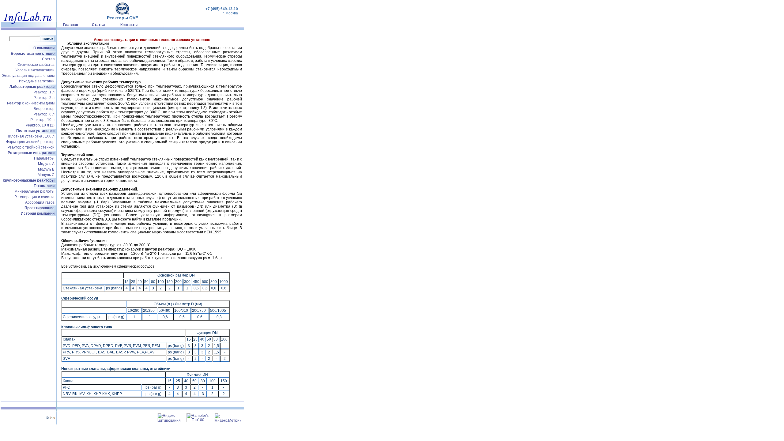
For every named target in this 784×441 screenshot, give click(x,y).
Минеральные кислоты (34, 191)
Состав (48, 59)
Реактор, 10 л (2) (40, 125)
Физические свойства (36, 64)
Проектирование (39, 208)
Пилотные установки (35, 131)
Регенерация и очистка (34, 197)
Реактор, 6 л (44, 114)
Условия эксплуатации (35, 70)
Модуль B (46, 169)
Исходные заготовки (37, 81)
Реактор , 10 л (42, 120)
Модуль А (46, 164)
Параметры (44, 158)
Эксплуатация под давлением (28, 76)
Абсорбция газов (40, 202)
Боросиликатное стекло (33, 53)
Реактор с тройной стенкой (31, 147)
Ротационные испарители (31, 153)
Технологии (44, 186)
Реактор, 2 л (44, 98)
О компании (44, 48)
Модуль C (46, 175)
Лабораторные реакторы (32, 87)
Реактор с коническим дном (31, 103)
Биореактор (44, 109)
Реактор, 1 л (44, 92)
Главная (70, 25)
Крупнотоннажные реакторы (29, 180)
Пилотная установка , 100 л (30, 136)
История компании (38, 213)
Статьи (98, 25)
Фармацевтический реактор (30, 142)
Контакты (129, 25)
